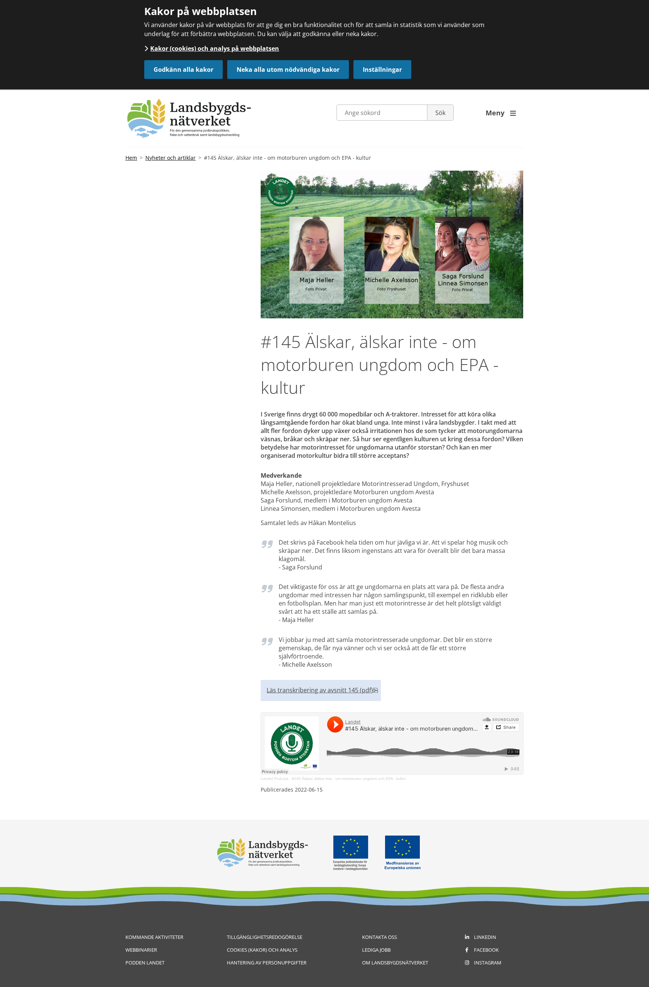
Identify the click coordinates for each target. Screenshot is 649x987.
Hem (131, 157)
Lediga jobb (376, 949)
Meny (501, 112)
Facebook (486, 949)
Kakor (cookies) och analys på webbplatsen (214, 48)
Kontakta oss (379, 937)
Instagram (487, 962)
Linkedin (485, 937)
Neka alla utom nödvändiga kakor (288, 69)
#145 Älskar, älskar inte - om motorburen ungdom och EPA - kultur (349, 779)
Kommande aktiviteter (154, 937)
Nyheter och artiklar (170, 157)
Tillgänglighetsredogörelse (264, 937)
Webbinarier (141, 949)
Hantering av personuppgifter (266, 962)
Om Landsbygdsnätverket (395, 962)
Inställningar (382, 69)
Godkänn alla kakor (183, 69)
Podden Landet (145, 962)
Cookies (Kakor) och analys (262, 949)
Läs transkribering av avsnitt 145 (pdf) (322, 690)
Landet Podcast (274, 779)
